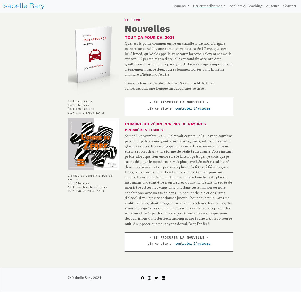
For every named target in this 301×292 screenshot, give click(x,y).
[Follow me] (142, 278)
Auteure (273, 6)
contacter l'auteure (192, 108)
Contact (289, 6)
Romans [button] (179, 6)
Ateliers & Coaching (246, 6)
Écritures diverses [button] (208, 6)
